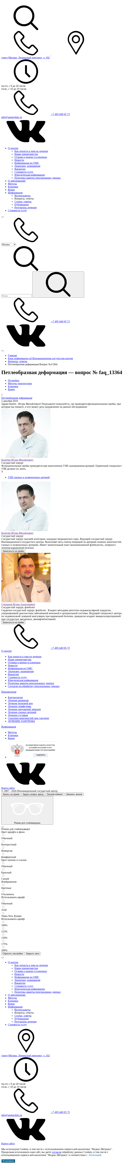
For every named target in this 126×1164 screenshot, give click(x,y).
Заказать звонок (74, 794)
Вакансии (19, 169)
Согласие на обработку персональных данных (34, 686)
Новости (19, 160)
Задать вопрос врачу (33, 794)
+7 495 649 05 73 (60, 114)
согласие (57, 1152)
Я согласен (8, 1161)
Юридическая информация (29, 174)
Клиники (13, 186)
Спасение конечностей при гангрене (28, 718)
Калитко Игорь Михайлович (17, 459)
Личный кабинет (55, 794)
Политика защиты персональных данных (37, 177)
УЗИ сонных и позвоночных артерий (29, 477)
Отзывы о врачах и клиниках (30, 157)
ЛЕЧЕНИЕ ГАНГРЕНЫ (21, 721)
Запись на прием (11, 794)
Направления (8, 691)
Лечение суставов (18, 715)
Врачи (11, 189)
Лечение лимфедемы (19, 706)
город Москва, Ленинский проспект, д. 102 (25, 57)
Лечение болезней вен (20, 703)
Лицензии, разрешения (27, 166)
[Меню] (2, 216)
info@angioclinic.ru (11, 117)
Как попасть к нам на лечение (31, 151)
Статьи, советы (23, 201)
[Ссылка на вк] (26, 142)
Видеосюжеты (22, 195)
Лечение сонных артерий (22, 712)
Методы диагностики (20, 383)
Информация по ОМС (26, 163)
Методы (12, 183)
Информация (15, 192)
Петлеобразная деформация (16, 398)
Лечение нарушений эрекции (24, 709)
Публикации (21, 204)
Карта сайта (8, 788)
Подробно (13, 380)
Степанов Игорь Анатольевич (18, 604)
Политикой (95, 1155)
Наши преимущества (26, 154)
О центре (13, 148)
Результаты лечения (25, 207)
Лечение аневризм (18, 700)
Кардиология (15, 697)
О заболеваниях (17, 180)
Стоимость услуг (23, 171)
